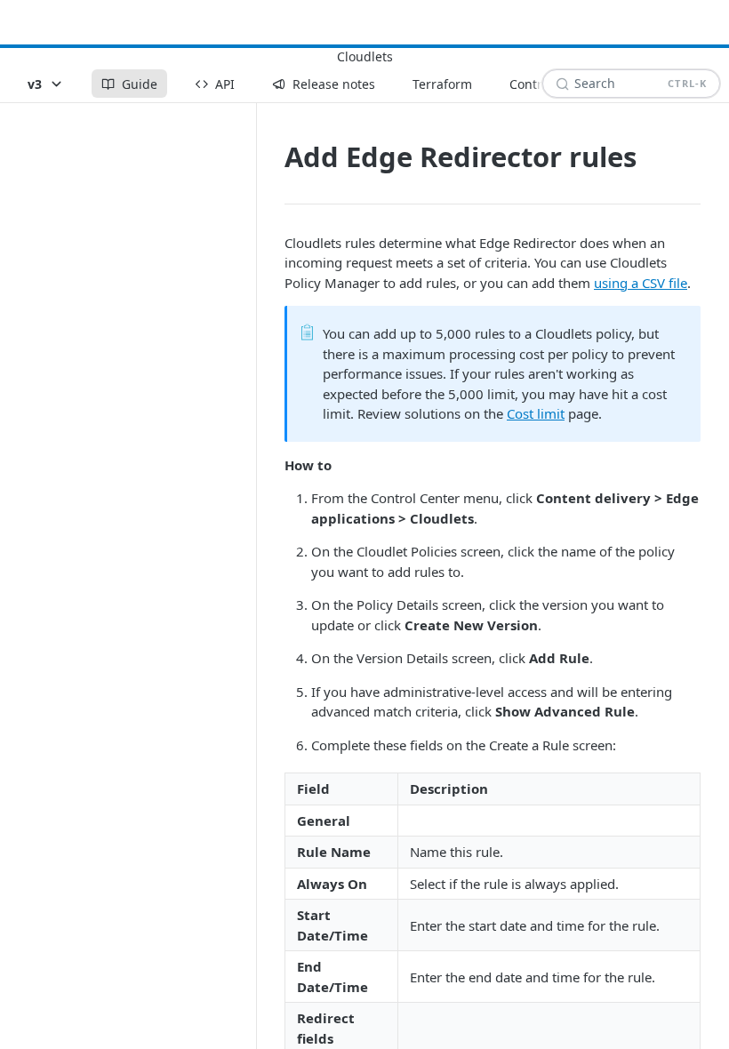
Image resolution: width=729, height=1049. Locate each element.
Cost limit (536, 413)
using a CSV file (640, 283)
